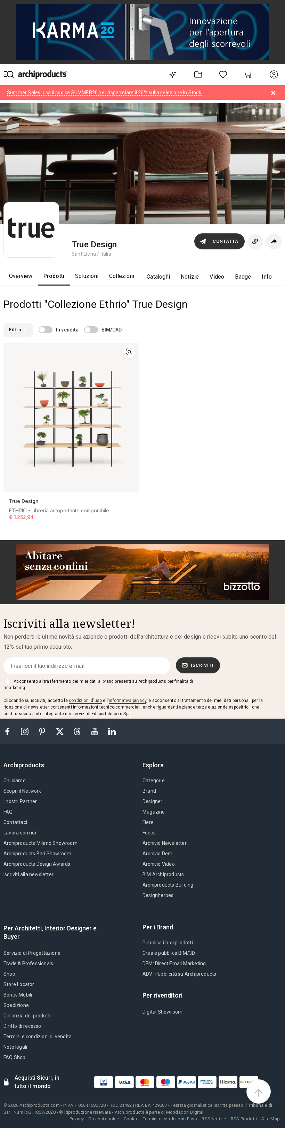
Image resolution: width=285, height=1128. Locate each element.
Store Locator (18, 984)
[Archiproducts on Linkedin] (112, 731)
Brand (149, 791)
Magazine (153, 812)
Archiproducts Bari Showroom (37, 853)
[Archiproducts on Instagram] (25, 731)
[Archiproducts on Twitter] (60, 731)
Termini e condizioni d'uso (170, 1118)
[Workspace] (198, 74)
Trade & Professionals (28, 963)
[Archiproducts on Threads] (78, 731)
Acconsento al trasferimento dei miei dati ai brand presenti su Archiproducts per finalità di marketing (99, 684)
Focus (149, 832)
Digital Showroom (162, 1012)
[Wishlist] (223, 74)
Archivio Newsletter (164, 843)
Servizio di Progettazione (31, 953)
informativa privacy (127, 700)
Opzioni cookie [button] (103, 1119)
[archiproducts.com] (42, 74)
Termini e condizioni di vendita (37, 1036)
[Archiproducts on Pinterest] (42, 731)
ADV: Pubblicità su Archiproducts (179, 974)
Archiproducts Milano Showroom (40, 843)
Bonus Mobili (17, 995)
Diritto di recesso (22, 1026)
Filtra (16, 329)
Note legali (15, 1047)
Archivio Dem (157, 853)
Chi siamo (14, 780)
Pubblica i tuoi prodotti (167, 942)
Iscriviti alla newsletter (28, 874)
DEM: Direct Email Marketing (174, 963)
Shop (9, 974)
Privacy (77, 1118)
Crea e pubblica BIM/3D (168, 953)
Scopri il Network (22, 791)
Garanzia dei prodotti (27, 1015)
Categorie (153, 780)
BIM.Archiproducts (163, 874)
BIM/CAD (111, 330)
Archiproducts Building (167, 885)
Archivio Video (158, 864)
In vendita (67, 330)
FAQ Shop (14, 1057)
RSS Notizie (214, 1118)
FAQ (8, 812)
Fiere (148, 822)
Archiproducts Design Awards (36, 864)
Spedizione (16, 1005)
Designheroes (157, 895)
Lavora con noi (19, 832)
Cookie (131, 1118)
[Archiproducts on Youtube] (95, 731)
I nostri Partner (20, 801)
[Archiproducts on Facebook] (10, 731)
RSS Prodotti (244, 1118)
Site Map (270, 1118)
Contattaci (15, 822)
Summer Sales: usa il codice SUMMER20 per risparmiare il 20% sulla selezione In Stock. (104, 92)
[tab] (26, 765)
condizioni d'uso (85, 700)
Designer (152, 801)
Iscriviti (202, 665)
